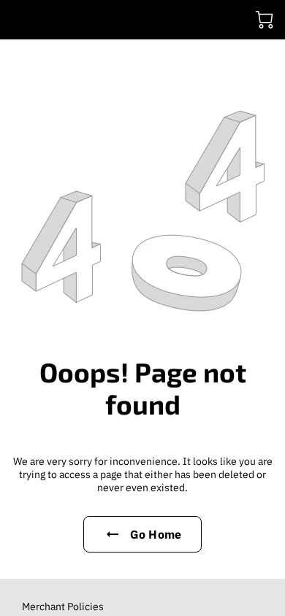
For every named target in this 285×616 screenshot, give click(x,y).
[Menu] (19, 20)
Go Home (155, 534)
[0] (264, 19)
